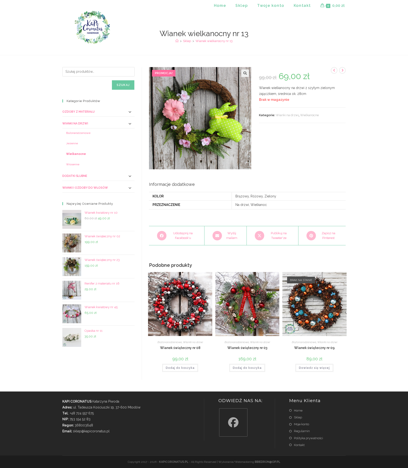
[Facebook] (233, 422)
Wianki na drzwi (287, 115)
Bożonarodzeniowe (169, 342)
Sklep (298, 417)
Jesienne (72, 143)
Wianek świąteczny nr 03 (247, 348)
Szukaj (123, 85)
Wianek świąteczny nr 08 (180, 348)
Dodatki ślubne (74, 176)
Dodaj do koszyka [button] (180, 368)
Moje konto (301, 424)
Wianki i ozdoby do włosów (85, 187)
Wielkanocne (309, 115)
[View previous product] (334, 70)
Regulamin (302, 431)
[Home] (176, 41)
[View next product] (342, 70)
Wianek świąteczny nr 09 (314, 348)
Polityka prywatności (308, 438)
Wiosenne (72, 164)
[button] (245, 73)
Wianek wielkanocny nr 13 (214, 41)
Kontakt (299, 445)
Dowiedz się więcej (314, 368)
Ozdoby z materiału (78, 111)
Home (298, 410)
